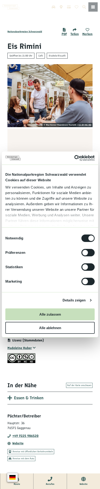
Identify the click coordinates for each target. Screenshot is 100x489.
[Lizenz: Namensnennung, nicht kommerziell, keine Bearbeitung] (21, 362)
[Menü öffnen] (93, 7)
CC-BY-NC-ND (84, 125)
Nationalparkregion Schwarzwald (24, 31)
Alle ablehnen (50, 328)
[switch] (88, 252)
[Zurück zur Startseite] (11, 7)
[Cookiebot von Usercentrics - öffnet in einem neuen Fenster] (74, 158)
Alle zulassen (50, 314)
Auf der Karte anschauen (79, 385)
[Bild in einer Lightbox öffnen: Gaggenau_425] (50, 95)
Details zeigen (74, 300)
